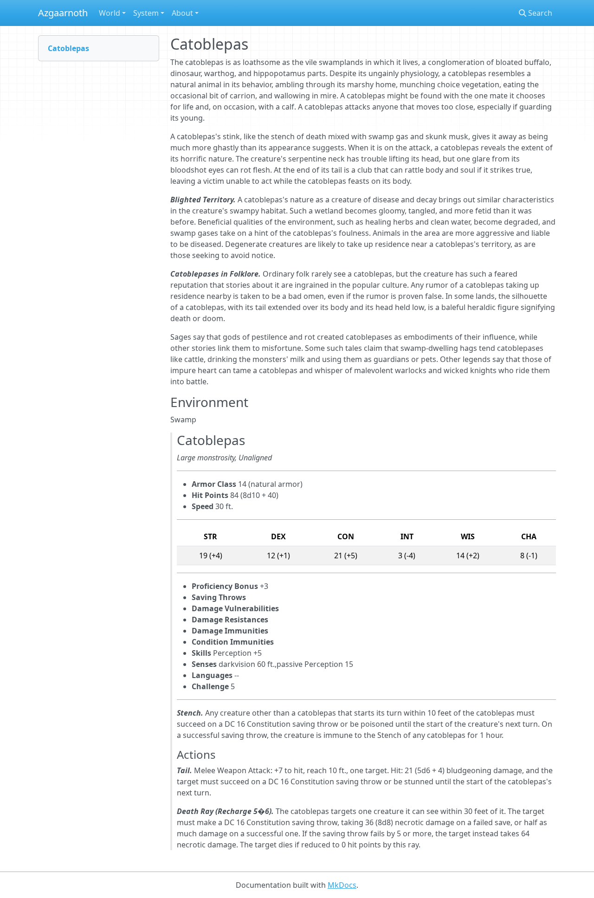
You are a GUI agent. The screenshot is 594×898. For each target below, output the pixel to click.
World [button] (109, 13)
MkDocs (342, 885)
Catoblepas (68, 48)
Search (539, 13)
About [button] (182, 13)
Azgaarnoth (63, 12)
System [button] (146, 13)
